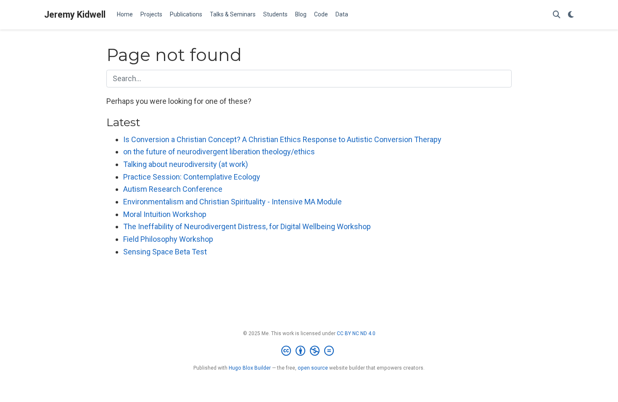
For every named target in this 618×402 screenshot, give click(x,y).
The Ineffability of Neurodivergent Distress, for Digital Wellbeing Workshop (247, 226)
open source (313, 368)
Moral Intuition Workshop (164, 214)
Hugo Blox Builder (250, 368)
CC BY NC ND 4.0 (356, 333)
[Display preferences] (571, 15)
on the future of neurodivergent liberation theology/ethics (219, 151)
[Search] (556, 15)
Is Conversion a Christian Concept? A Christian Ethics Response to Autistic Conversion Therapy (282, 139)
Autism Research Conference (172, 189)
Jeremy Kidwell (75, 14)
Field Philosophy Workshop (168, 239)
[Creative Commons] (309, 351)
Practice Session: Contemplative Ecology (191, 176)
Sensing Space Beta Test (165, 251)
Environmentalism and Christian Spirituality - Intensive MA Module (232, 201)
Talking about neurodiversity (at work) (185, 164)
